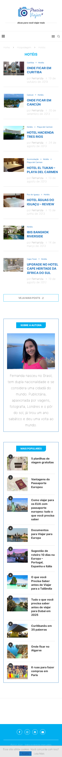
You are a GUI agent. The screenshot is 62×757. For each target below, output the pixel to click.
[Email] (42, 732)
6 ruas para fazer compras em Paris (42, 671)
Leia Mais (39, 753)
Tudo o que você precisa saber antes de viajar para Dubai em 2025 (42, 607)
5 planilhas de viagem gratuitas (42, 460)
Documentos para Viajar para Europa (41, 533)
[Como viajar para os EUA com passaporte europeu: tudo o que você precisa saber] (17, 505)
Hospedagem (24, 47)
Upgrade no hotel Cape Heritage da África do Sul (42, 269)
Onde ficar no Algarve (40, 648)
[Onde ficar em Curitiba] (13, 68)
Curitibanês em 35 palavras (41, 627)
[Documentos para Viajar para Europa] (17, 535)
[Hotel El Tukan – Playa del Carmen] (13, 165)
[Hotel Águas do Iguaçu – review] (13, 200)
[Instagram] (27, 732)
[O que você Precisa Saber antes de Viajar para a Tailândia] (17, 582)
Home (6, 47)
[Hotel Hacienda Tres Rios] (13, 133)
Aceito (25, 753)
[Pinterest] (35, 732)
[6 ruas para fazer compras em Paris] (17, 672)
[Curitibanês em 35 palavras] (17, 631)
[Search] (58, 36)
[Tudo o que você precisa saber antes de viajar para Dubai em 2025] (17, 604)
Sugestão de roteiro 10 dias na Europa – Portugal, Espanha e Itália (43, 558)
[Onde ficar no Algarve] (17, 651)
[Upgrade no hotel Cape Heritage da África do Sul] (13, 265)
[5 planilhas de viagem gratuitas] (17, 463)
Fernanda (37, 78)
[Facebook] (19, 732)
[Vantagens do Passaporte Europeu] (17, 484)
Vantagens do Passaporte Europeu (40, 483)
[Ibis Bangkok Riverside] (13, 232)
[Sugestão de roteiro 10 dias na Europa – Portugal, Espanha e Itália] (17, 556)
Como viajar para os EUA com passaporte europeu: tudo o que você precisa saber (42, 509)
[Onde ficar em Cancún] (13, 101)
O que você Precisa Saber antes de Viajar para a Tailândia (41, 582)
